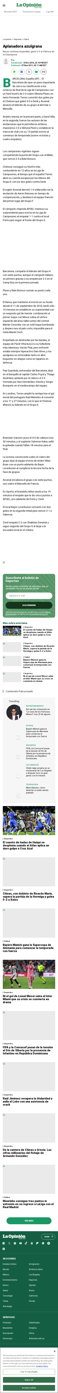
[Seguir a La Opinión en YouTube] (20, 1243)
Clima (31, 1333)
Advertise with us (36, 1338)
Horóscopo (7, 1338)
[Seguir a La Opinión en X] (9, 1243)
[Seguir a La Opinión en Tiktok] (26, 1243)
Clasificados (34, 1322)
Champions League (32, 12)
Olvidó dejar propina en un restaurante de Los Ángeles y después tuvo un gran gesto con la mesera (39, 772)
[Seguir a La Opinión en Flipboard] (37, 1243)
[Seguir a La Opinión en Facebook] (3, 1243)
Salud (5, 1290)
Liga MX (50, 12)
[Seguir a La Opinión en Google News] (32, 1243)
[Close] (55, 1351)
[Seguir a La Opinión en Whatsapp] (43, 1243)
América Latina (36, 1269)
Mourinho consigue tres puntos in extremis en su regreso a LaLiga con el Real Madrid (28, 1204)
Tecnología (32, 784)
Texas (5, 1301)
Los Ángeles (32, 765)
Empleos (33, 1328)
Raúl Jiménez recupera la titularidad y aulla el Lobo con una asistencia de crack (27, 1101)
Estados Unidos (9, 1264)
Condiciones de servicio (38, 614)
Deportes (17, 39)
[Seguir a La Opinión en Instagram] (15, 1243)
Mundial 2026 (10, 12)
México (6, 1274)
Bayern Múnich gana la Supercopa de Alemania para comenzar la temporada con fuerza (37, 664)
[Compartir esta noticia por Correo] (36, 72)
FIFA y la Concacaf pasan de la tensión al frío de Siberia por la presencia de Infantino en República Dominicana (38, 753)
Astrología (7, 1306)
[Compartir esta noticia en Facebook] (22, 72)
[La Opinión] (29, 5)
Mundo (6, 1269)
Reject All (29, 1380)
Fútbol (26, 39)
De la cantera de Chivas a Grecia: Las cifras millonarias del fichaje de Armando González (27, 1153)
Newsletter (8, 1328)
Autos (31, 1290)
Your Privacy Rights (29, 1372)
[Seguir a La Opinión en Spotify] (49, 1243)
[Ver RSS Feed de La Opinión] (3, 1249)
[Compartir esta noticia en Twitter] (29, 72)
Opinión (32, 1285)
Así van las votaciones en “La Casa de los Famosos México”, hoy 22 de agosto (38, 711)
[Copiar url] (44, 72)
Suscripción (8, 1333)
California (33, 1296)
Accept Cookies (29, 1388)
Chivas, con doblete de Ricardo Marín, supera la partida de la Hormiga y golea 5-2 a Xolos (38, 648)
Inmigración (34, 1264)
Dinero (6, 1285)
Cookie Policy (42, 1366)
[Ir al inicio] (14, 1237)
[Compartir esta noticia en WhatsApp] (14, 72)
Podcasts (7, 1322)
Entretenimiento (35, 706)
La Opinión (7, 39)
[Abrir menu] (4, 5)
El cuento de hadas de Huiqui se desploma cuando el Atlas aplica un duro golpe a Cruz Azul (37, 634)
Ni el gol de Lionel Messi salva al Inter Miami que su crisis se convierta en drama (38, 678)
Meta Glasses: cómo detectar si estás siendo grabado (37, 790)
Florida (32, 1301)
